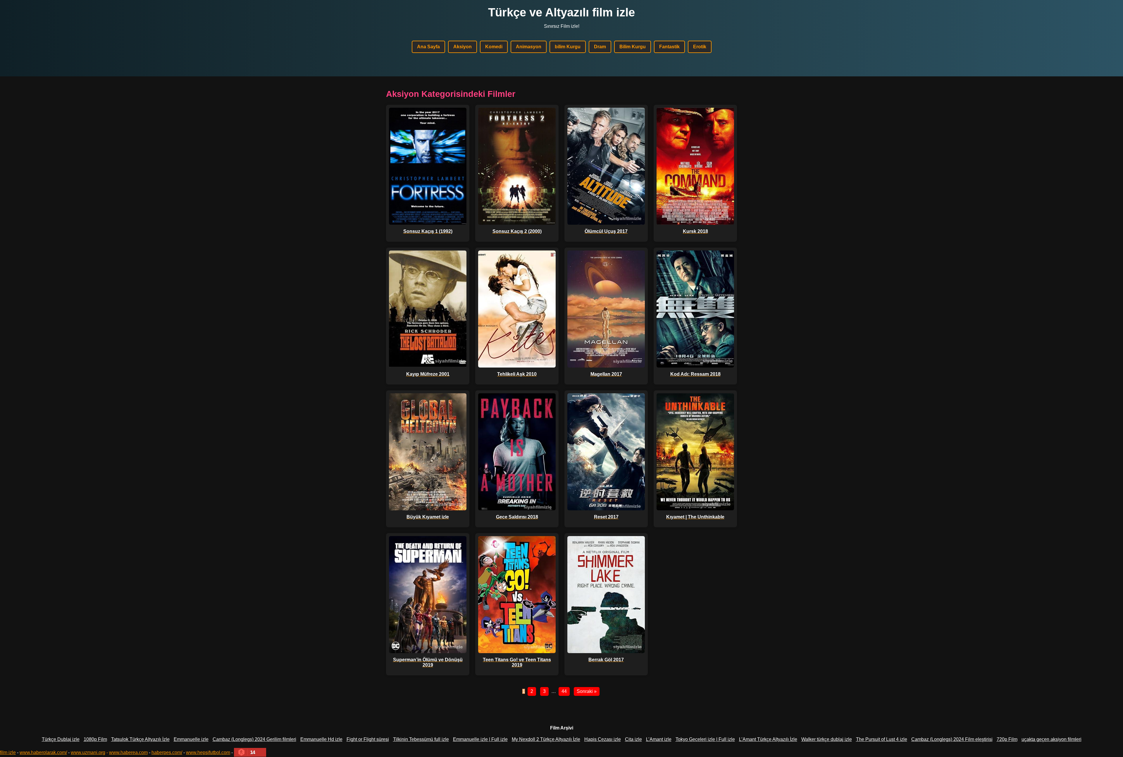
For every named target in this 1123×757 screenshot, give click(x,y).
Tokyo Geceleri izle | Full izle (705, 739)
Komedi (493, 46)
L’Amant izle (658, 739)
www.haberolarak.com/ (43, 752)
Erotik (699, 46)
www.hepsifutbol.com (208, 752)
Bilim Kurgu (632, 46)
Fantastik (669, 46)
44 (564, 691)
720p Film (1007, 739)
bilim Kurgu (568, 46)
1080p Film (95, 739)
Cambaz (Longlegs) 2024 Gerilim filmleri (254, 739)
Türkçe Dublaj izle (61, 739)
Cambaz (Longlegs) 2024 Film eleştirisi (952, 739)
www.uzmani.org (88, 752)
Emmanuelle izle (191, 739)
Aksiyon (462, 46)
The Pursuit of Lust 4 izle (881, 739)
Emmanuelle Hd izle (321, 739)
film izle (8, 752)
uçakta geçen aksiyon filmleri (1051, 739)
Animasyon (528, 46)
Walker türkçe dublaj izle (826, 739)
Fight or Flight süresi (368, 739)
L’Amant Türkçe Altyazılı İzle (768, 739)
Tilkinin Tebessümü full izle (421, 739)
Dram (600, 46)
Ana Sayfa (428, 46)
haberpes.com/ (166, 752)
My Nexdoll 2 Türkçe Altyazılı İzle (546, 739)
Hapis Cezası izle (602, 739)
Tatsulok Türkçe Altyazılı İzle (140, 739)
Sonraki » (587, 691)
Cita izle (633, 739)
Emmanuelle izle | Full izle (480, 739)
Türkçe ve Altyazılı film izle (561, 12)
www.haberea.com (128, 752)
